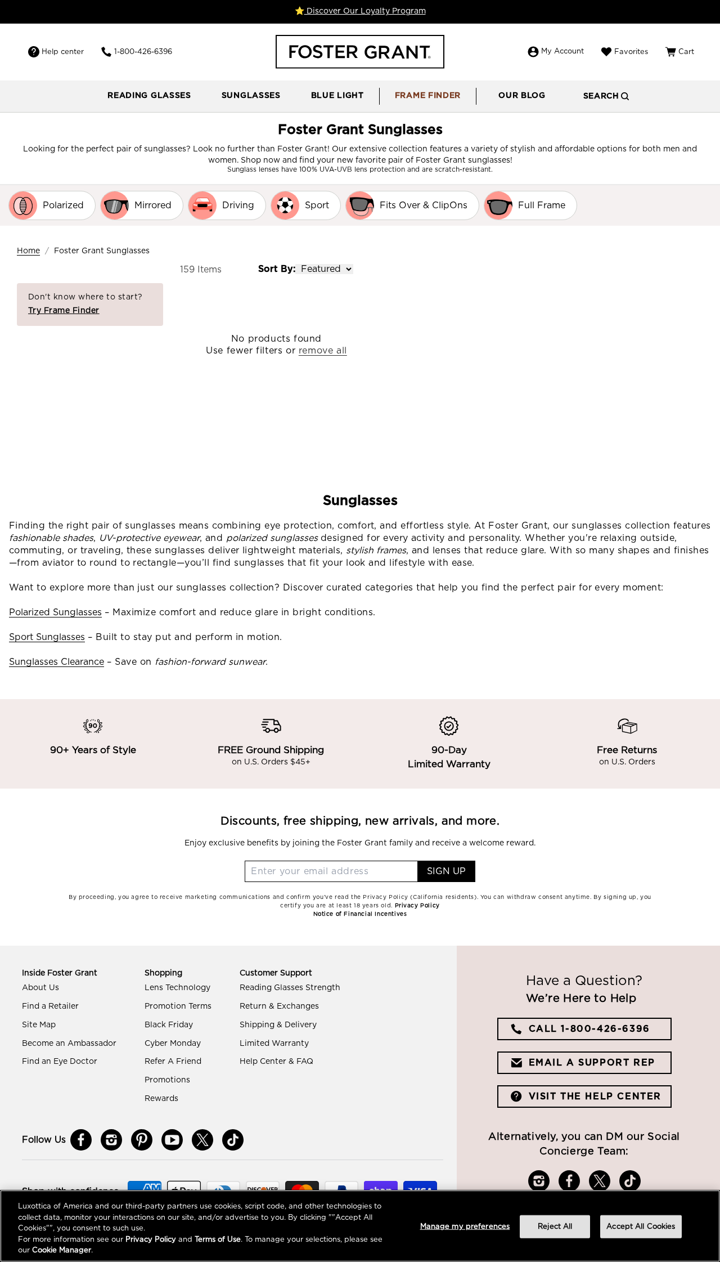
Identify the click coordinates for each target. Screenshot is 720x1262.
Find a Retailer (50, 1006)
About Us (40, 988)
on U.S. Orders (627, 763)
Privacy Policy (150, 1239)
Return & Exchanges (279, 1006)
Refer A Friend (173, 1062)
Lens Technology (177, 988)
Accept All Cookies (640, 1226)
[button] (149, 96)
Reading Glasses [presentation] (149, 96)
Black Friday (169, 1025)
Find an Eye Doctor (59, 1062)
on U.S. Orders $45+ (271, 763)
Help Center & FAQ (276, 1062)
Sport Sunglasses (47, 637)
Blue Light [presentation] (337, 96)
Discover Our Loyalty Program (365, 11)
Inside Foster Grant (59, 973)
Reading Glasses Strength (290, 988)
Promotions (167, 1080)
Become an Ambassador (69, 1044)
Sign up (446, 871)
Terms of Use (218, 1239)
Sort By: (276, 269)
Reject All (555, 1226)
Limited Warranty (274, 1044)
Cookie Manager (61, 1250)
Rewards (161, 1099)
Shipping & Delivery (278, 1025)
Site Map (39, 1025)
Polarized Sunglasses (55, 612)
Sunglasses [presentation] (251, 96)
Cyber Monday (173, 1044)
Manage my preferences (465, 1226)
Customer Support (276, 973)
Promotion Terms (178, 1006)
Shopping (163, 973)
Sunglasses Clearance (56, 661)
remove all (323, 350)
